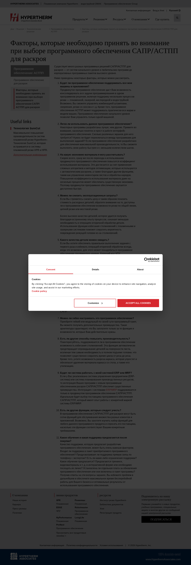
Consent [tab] (50, 269)
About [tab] (140, 269)
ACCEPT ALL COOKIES (138, 303)
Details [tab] (95, 269)
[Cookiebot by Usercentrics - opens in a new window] (146, 260)
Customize (93, 303)
